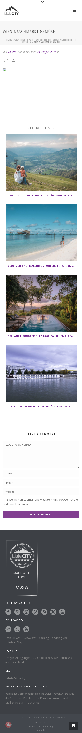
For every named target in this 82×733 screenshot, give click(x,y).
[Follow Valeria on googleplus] (17, 612)
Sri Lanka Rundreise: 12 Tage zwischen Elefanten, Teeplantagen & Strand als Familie (42, 336)
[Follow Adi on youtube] (26, 629)
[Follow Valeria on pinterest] (35, 612)
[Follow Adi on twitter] (17, 629)
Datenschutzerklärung (41, 726)
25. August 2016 (46, 52)
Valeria (12, 52)
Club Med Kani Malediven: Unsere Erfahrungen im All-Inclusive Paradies (42, 265)
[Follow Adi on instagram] (8, 629)
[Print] (15, 60)
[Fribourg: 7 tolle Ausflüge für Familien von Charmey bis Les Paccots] (41, 162)
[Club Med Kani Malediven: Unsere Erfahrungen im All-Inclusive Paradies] (41, 232)
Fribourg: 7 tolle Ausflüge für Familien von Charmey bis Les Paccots (42, 195)
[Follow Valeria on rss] (44, 612)
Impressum (41, 722)
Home (9, 40)
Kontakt (41, 730)
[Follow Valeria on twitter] (53, 612)
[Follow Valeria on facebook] (8, 612)
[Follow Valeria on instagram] (26, 612)
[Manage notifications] (8, 725)
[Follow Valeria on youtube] (62, 612)
